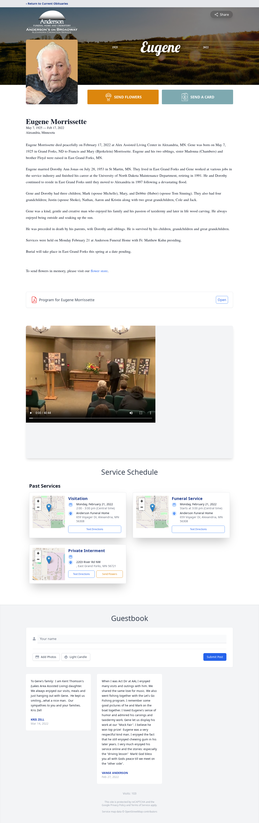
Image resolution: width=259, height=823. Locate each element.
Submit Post (215, 657)
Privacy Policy (118, 805)
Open (222, 300)
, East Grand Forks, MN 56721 (96, 566)
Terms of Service (140, 805)
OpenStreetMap (134, 811)
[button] (48, 508)
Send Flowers (109, 574)
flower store (99, 270)
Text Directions (94, 529)
